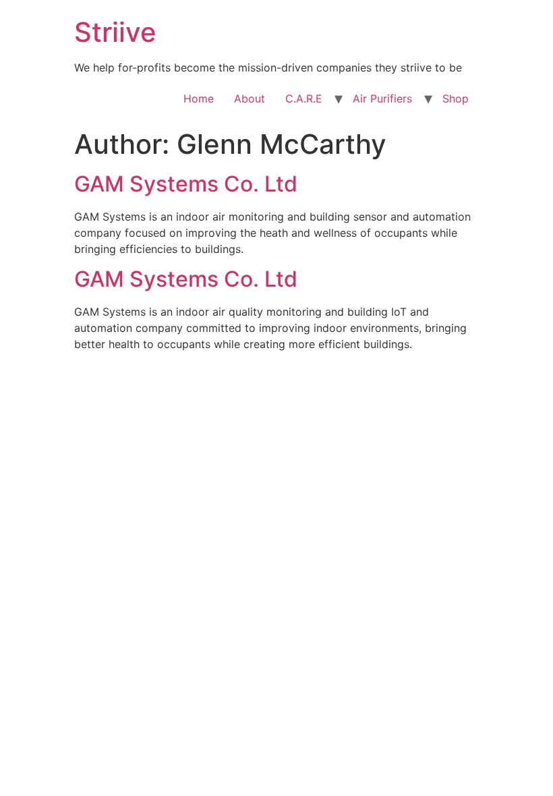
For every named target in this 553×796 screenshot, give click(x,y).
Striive (115, 32)
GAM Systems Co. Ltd (185, 184)
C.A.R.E (303, 98)
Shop (455, 98)
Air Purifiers (382, 98)
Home (198, 98)
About (249, 98)
